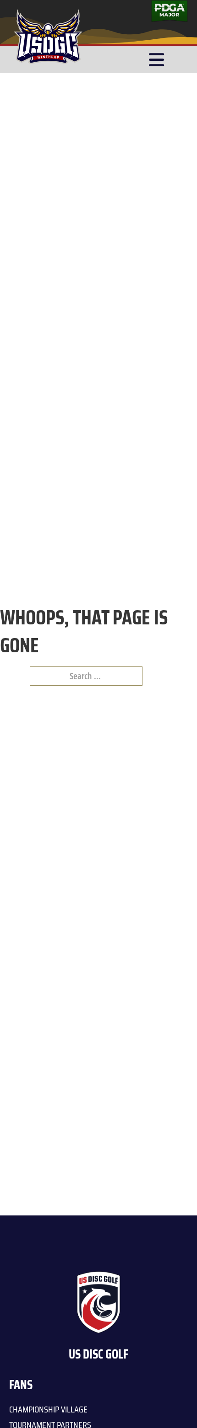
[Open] (156, 60)
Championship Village (48, 1409)
